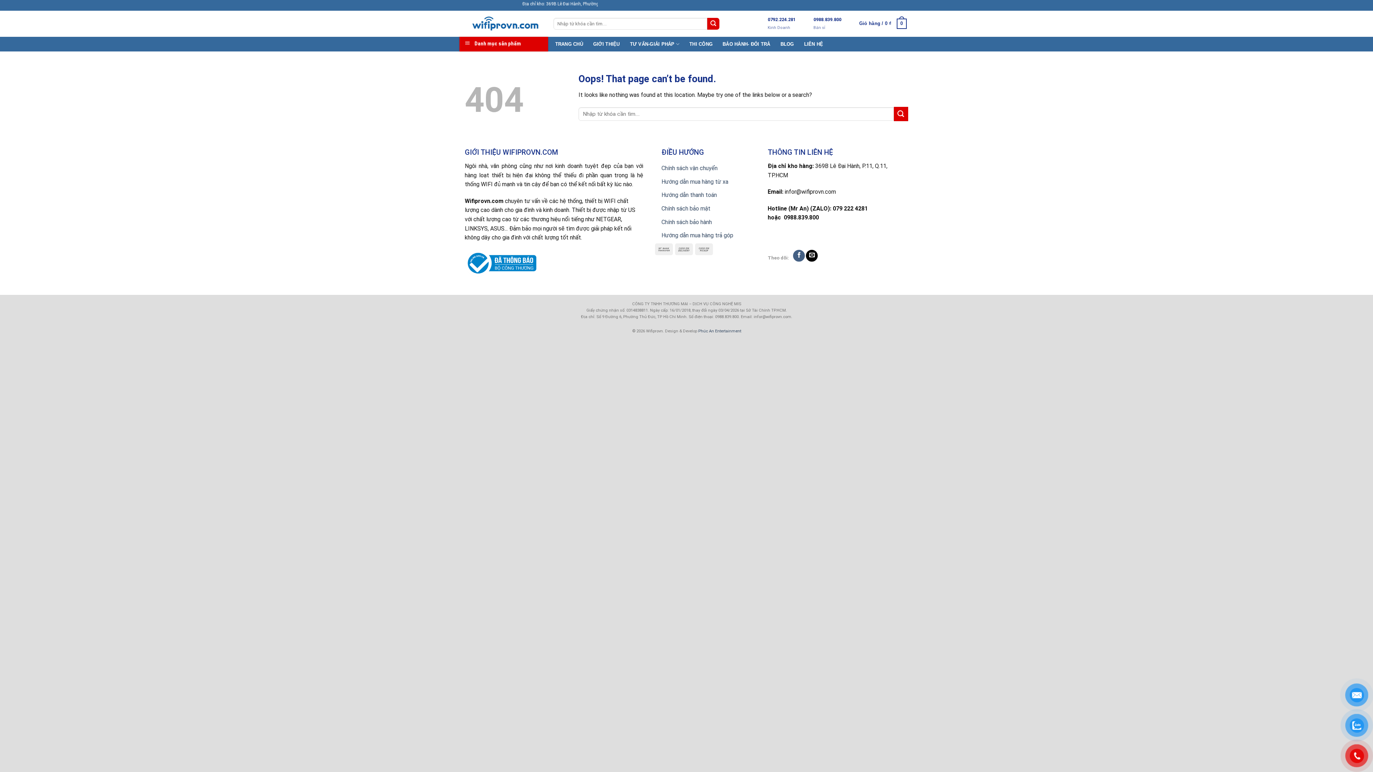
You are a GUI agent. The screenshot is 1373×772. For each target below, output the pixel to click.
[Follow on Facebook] (799, 256)
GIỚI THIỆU (606, 44)
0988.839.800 (827, 19)
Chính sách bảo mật (685, 208)
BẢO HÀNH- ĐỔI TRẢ (746, 44)
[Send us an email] (812, 256)
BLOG (787, 44)
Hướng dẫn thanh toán (689, 195)
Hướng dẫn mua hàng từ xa (694, 181)
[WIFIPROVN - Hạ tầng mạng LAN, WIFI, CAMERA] (504, 24)
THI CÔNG (701, 44)
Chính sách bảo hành (686, 222)
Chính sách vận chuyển (689, 168)
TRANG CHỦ (569, 44)
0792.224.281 (782, 19)
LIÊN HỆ (813, 44)
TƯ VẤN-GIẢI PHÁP (652, 44)
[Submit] (713, 24)
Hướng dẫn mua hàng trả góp (697, 235)
